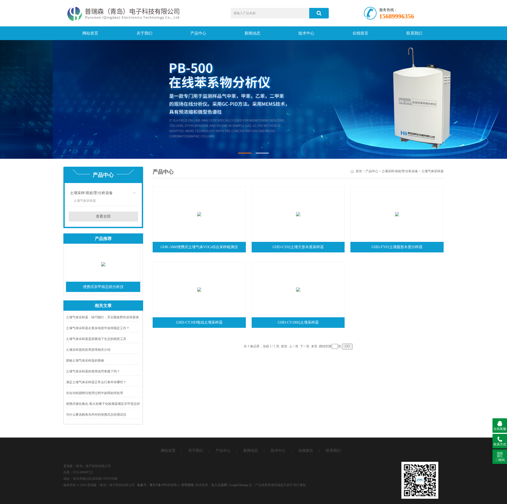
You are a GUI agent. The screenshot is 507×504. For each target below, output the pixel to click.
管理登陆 (187, 485)
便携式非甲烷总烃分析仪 (103, 287)
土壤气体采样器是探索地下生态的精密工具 (96, 339)
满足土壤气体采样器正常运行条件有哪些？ (96, 382)
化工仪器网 (219, 485)
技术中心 (306, 33)
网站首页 (90, 33)
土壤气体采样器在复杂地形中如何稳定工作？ (97, 328)
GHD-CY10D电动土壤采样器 (199, 322)
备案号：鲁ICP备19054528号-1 (158, 485)
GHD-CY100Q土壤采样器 (298, 322)
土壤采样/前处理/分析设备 (91, 193)
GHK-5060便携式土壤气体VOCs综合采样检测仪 (199, 247)
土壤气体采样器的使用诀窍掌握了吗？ (93, 371)
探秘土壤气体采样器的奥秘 (85, 360)
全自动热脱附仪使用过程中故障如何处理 (94, 393)
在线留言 (360, 33)
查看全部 (103, 216)
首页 (359, 171)
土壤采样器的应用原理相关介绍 (88, 350)
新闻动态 (252, 33)
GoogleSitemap (238, 485)
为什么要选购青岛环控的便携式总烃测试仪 (96, 414)
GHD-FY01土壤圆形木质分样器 (397, 247)
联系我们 (414, 33)
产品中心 (198, 33)
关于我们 (144, 33)
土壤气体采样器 (85, 201)
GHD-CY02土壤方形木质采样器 (298, 247)
